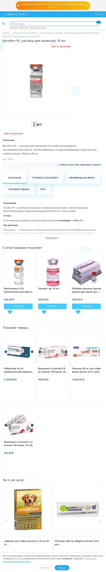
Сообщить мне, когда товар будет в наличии (80, 164)
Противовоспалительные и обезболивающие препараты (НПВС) (69, 33)
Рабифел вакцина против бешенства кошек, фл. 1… (86, 290)
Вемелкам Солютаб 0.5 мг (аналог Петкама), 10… (52, 370)
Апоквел (14, 27)
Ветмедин (23, 27)
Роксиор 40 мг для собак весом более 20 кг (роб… (86, 370)
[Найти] (98, 22)
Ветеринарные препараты (25, 33)
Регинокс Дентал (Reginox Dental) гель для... (77, 542)
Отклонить (45, 567)
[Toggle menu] (3, 23)
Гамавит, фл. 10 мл (48, 288)
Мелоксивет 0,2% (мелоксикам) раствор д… (18, 290)
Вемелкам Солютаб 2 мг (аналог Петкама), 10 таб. (18, 443)
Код (4, 159)
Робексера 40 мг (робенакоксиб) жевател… (19, 370)
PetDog (6, 33)
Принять (62, 567)
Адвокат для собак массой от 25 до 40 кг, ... (26, 542)
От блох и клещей (38, 27)
